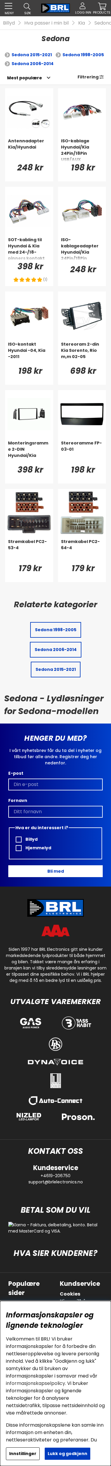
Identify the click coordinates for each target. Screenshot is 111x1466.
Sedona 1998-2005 (83, 55)
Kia (81, 23)
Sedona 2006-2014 (33, 64)
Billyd (9, 23)
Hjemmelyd (38, 848)
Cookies (70, 1294)
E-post (15, 773)
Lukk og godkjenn (67, 1454)
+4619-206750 (55, 1176)
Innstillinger (22, 1454)
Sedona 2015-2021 (32, 55)
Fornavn (17, 800)
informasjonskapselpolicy (35, 1383)
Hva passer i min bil (46, 23)
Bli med (55, 871)
